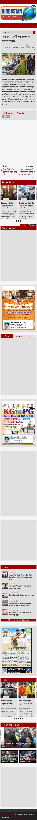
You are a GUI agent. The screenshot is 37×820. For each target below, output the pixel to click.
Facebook (3, 116)
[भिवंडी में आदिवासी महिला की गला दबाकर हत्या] (5, 595)
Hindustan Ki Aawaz (11, 47)
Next (33, 192)
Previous (2, 192)
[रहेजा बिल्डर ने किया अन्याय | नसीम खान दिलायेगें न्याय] (18, 737)
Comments (18, 336)
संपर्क (29, 336)
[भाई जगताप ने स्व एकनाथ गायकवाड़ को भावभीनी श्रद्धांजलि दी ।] (5, 586)
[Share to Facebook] (9, 194)
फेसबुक (7, 336)
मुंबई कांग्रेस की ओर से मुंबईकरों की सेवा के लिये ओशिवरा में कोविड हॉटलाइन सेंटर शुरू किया (20, 577)
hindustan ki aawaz (16, 817)
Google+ (8, 116)
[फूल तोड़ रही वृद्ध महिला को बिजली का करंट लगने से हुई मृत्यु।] (5, 612)
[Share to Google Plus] (14, 194)
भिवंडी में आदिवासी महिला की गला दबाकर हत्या (21, 595)
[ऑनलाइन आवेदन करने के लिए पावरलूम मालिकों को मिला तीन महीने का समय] (5, 603)
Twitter (6, 116)
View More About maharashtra (18, 620)
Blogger (24, 225)
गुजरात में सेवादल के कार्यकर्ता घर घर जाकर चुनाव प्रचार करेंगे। (9, 759)
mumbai (6, 32)
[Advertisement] (18, 141)
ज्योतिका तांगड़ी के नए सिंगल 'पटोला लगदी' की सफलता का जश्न (27, 759)
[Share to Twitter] (12, 194)
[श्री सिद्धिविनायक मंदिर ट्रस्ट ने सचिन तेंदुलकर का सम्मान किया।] (12, 690)
